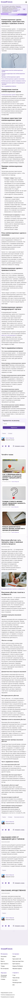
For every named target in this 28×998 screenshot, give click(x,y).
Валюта (3, 961)
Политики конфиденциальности (9, 11)
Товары (3, 966)
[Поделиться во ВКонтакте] (9, 446)
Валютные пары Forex (18, 961)
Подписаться (14, 427)
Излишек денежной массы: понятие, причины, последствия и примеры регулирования (13, 528)
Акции (2, 959)
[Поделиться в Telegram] (2, 446)
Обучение (3, 973)
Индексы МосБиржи (18, 966)
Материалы (4, 954)
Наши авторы (16, 977)
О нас (14, 975)
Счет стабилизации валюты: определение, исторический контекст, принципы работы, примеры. (12, 477)
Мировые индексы (17, 968)
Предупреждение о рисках (6, 992)
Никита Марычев (10, 438)
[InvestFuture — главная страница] (7, 2)
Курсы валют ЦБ (17, 959)
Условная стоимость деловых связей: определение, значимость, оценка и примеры (14, 503)
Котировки (16, 954)
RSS (14, 985)
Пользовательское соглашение (7, 997)
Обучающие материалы (4, 976)
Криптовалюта (4, 963)
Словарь (3, 979)
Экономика (3, 956)
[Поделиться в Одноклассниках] (6, 446)
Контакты (15, 980)
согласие (18, 7)
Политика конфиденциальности (8, 994)
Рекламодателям (17, 982)
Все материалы (5, 968)
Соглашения (16, 9)
